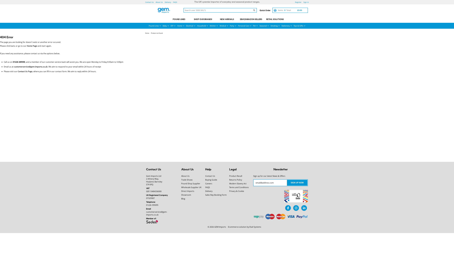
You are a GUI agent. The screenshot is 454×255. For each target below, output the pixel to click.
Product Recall (235, 176)
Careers (208, 183)
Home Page (32, 46)
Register (298, 2)
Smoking (274, 26)
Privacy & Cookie (236, 191)
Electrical (189, 26)
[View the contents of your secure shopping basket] (275, 10)
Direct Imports (187, 191)
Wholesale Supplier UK (191, 187)
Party (232, 26)
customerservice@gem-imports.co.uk (31, 66)
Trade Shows (187, 179)
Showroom (186, 195)
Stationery (286, 26)
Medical (223, 26)
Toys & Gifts (298, 26)
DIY (172, 26)
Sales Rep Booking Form (216, 195)
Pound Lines (179, 19)
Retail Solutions (275, 19)
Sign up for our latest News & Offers (269, 176)
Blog (183, 198)
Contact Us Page (25, 71)
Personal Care (243, 26)
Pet (254, 26)
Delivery (168, 2)
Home (179, 26)
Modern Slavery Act (238, 183)
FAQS (175, 2)
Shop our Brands (203, 19)
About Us (159, 2)
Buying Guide (211, 179)
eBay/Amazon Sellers (251, 19)
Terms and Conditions (239, 187)
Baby (165, 26)
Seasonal (263, 26)
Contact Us (149, 2)
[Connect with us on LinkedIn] (304, 208)
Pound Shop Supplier (190, 183)
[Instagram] (296, 208)
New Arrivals (227, 19)
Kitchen (213, 26)
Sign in (306, 2)
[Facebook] (288, 208)
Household (201, 26)
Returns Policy (235, 179)
